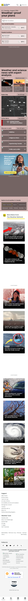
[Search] (17, 5)
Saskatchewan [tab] (22, 204)
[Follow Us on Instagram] (7, 546)
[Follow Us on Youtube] (10, 546)
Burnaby (21, 208)
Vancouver (5, 208)
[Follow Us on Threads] (17, 546)
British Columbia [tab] (7, 204)
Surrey (10, 208)
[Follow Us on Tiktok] (14, 546)
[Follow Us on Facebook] (3, 546)
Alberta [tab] (15, 204)
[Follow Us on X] (21, 546)
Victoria (16, 208)
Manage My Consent (6, 504)
